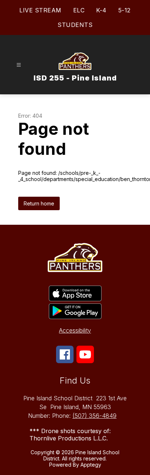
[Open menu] (19, 65)
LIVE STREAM (40, 10)
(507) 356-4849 (94, 415)
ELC (79, 10)
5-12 (124, 10)
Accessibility (75, 330)
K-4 (101, 10)
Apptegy (90, 465)
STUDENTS (75, 24)
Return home (39, 203)
